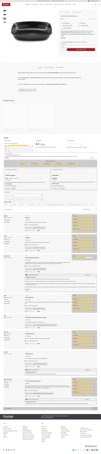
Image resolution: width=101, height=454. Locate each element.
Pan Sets (5, 437)
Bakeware (5, 433)
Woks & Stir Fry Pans (27, 433)
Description (40, 67)
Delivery (44, 439)
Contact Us (44, 428)
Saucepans (24, 426)
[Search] (92, 4)
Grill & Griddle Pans (26, 430)
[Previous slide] (10, 32)
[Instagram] (3, 450)
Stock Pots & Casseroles (28, 435)
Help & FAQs (45, 430)
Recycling (63, 426)
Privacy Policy (64, 428)
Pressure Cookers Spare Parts (10, 430)
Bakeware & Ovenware (59, 4)
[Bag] (98, 4)
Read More (63, 37)
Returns (43, 441)
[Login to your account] (95, 4)
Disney (28, 4)
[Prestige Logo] (8, 416)
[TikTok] (11, 450)
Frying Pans (25, 428)
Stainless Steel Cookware (28, 437)
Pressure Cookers (48, 4)
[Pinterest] (14, 450)
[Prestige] (6, 4)
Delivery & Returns (59, 67)
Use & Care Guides (46, 435)
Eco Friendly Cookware (27, 439)
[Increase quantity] (65, 49)
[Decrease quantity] (62, 49)
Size (63, 43)
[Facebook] (6, 450)
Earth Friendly (35, 4)
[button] (81, 49)
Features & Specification (49, 67)
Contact (74, 4)
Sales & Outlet (68, 4)
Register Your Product (47, 433)
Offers (4, 435)
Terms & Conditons (65, 430)
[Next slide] (53, 32)
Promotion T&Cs (64, 435)
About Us (44, 426)
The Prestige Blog (46, 437)
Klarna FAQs (63, 433)
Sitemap (63, 437)
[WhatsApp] (9, 450)
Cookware (41, 4)
